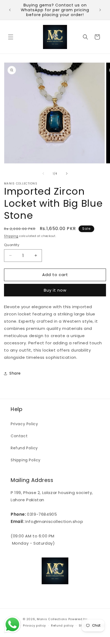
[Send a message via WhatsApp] (12, 624)
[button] (11, 37)
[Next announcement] (100, 10)
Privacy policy (34, 625)
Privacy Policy (24, 424)
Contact (19, 436)
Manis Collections (52, 619)
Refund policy (62, 625)
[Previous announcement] (10, 10)
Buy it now (55, 290)
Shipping (11, 236)
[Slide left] (43, 173)
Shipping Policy (26, 460)
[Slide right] (67, 173)
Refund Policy (24, 448)
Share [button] (15, 373)
